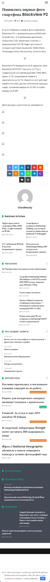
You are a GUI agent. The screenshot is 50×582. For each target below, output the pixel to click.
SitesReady (25, 207)
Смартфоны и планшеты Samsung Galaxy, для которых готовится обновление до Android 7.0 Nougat (37, 228)
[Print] (28, 179)
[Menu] (46, 2)
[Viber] (40, 173)
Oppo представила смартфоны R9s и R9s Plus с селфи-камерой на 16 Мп (12, 227)
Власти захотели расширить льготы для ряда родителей (22, 532)
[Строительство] (3, 2)
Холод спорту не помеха (29, 292)
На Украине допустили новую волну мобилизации (24, 269)
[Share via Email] (22, 179)
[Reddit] (40, 167)
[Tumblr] (28, 167)
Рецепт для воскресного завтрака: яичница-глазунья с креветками (23, 400)
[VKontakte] (9, 173)
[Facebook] (9, 167)
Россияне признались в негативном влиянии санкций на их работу (24, 386)
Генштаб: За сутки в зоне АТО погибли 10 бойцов (21, 415)
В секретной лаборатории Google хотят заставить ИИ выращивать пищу (23, 431)
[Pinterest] (34, 167)
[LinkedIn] (22, 167)
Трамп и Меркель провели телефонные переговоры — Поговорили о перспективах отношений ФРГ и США (31, 304)
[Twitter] (16, 167)
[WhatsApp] (28, 173)
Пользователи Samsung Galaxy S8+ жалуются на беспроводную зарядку (37, 248)
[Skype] (22, 173)
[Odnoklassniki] (16, 173)
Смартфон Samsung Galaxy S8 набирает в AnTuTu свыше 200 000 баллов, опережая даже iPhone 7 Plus (32, 280)
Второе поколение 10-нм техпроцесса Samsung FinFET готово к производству (33, 319)
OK (42, 578)
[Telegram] (34, 173)
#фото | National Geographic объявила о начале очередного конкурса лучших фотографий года (24, 450)
